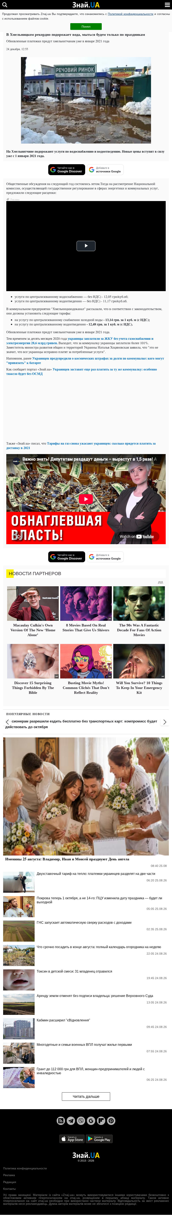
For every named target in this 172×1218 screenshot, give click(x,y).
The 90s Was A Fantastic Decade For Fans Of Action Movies (139, 630)
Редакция (9, 1182)
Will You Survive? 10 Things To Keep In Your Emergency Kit (139, 688)
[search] (4, 4)
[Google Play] (99, 1138)
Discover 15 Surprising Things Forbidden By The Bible (33, 688)
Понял (86, 26)
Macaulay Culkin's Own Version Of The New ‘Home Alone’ (32, 630)
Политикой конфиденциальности (130, 14)
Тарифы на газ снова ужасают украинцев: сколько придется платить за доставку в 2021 (81, 445)
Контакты (9, 1188)
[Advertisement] (86, 408)
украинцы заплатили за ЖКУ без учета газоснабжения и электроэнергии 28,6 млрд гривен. (79, 340)
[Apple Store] (72, 1138)
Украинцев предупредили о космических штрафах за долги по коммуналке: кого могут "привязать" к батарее (85, 360)
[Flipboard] (101, 1121)
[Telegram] (71, 1121)
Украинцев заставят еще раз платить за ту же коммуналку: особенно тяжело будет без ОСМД (81, 371)
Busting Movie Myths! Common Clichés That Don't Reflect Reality (86, 688)
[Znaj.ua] (86, 4)
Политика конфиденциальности (25, 1168)
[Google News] (91, 1121)
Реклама (9, 1175)
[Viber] (81, 1121)
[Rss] (61, 1121)
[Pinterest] (111, 1121)
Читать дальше (86, 1096)
